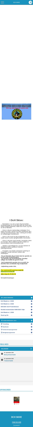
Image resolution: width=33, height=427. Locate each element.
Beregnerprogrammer (8, 332)
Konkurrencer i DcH (9, 320)
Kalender (4, 349)
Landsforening (8, 297)
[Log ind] (30, 2)
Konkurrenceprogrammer (9, 329)
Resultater (5, 327)
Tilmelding (5, 324)
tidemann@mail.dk (7, 271)
